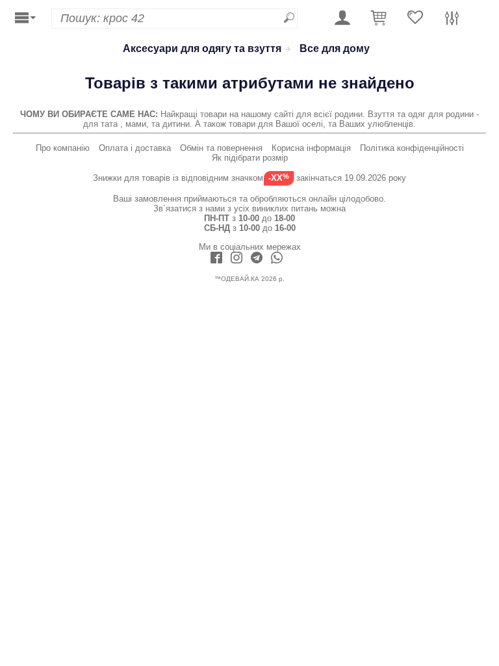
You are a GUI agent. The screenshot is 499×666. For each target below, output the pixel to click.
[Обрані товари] (415, 18)
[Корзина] (379, 18)
